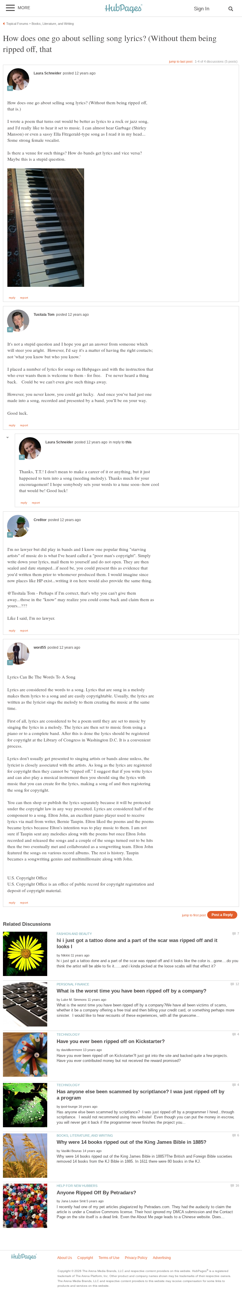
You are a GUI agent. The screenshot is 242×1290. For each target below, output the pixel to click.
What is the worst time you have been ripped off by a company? (131, 991)
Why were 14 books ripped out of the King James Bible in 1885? (131, 1142)
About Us (64, 1258)
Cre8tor (40, 520)
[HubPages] (123, 9)
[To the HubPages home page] (24, 1257)
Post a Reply (222, 915)
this (128, 442)
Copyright (85, 1258)
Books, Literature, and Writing (85, 1135)
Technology (68, 1034)
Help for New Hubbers (77, 1185)
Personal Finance (73, 984)
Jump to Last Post (180, 61)
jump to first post (194, 915)
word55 (40, 647)
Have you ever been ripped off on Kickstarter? (111, 1041)
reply (12, 297)
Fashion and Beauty (74, 934)
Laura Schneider (47, 73)
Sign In (201, 9)
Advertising (162, 1258)
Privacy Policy (136, 1258)
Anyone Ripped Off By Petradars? (96, 1192)
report (24, 297)
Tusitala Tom (44, 315)
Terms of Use (109, 1258)
